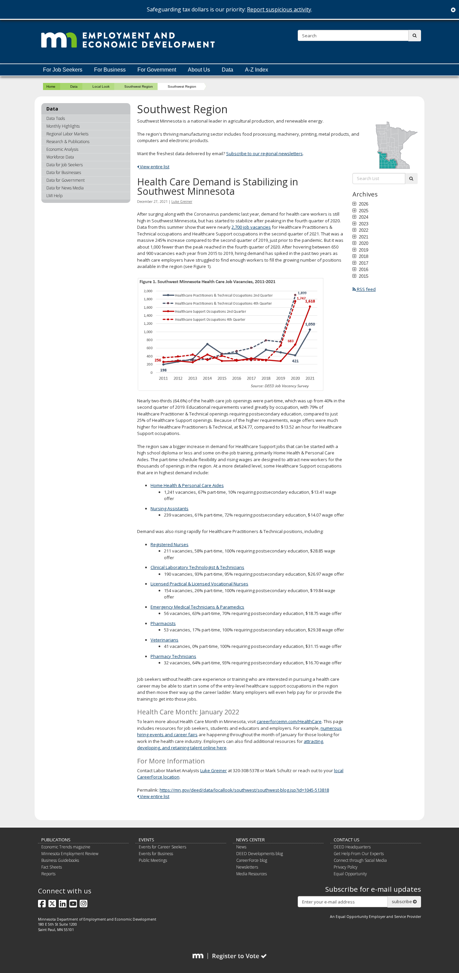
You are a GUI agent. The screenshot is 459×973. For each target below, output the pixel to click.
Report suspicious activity (279, 9)
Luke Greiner (181, 201)
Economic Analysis (62, 149)
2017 (363, 263)
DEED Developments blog (259, 853)
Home (50, 86)
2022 (363, 230)
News (241, 847)
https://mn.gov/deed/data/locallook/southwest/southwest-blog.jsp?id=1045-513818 (244, 790)
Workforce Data (60, 157)
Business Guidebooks (60, 860)
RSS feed (366, 289)
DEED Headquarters (352, 847)
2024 (363, 217)
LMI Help (54, 195)
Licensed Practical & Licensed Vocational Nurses (199, 584)
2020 (363, 243)
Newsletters (247, 867)
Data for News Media (65, 188)
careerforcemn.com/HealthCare (289, 721)
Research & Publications (67, 141)
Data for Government (65, 180)
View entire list (154, 167)
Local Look (101, 86)
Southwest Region (138, 86)
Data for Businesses (63, 172)
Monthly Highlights (63, 126)
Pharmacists (163, 623)
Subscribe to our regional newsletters (264, 153)
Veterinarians (164, 640)
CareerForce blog (251, 860)
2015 (363, 276)
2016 (363, 269)
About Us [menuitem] (199, 70)
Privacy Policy (346, 867)
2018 (363, 256)
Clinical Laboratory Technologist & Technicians (197, 567)
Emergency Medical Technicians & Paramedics (197, 607)
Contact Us (347, 840)
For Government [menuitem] (156, 70)
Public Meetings (153, 860)
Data (74, 86)
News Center (250, 840)
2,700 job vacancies (251, 227)
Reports (48, 874)
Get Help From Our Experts (359, 853)
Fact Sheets (51, 867)
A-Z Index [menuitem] (256, 70)
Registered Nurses (170, 544)
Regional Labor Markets (67, 134)
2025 (363, 210)
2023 (363, 223)
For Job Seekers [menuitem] (62, 70)
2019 (363, 250)
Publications (56, 840)
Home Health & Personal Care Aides (187, 485)
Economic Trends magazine (65, 847)
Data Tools (55, 118)
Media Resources (251, 874)
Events (146, 840)
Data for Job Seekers (64, 165)
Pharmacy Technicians (173, 656)
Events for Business (156, 853)
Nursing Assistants (170, 508)
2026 (363, 204)
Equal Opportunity (350, 874)
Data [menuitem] (227, 70)
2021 (363, 236)
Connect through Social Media (360, 860)
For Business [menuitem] (110, 70)
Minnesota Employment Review (69, 853)
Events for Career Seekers (162, 847)
